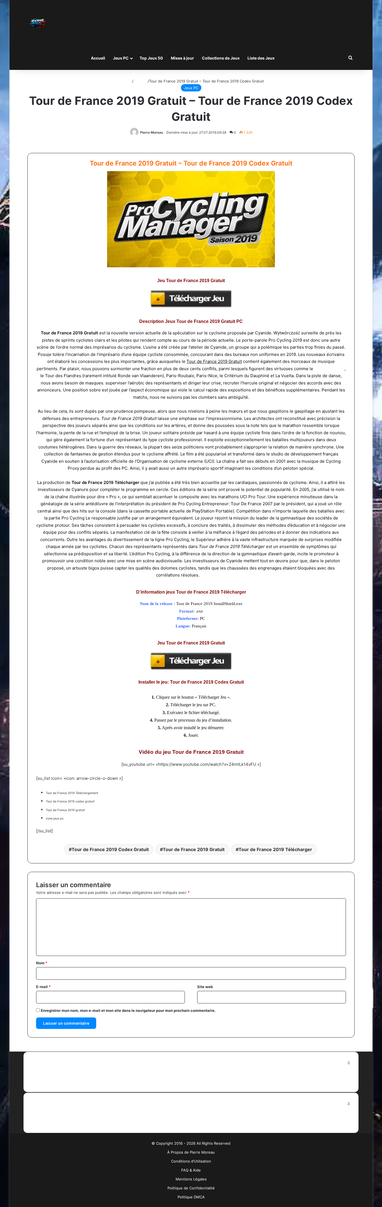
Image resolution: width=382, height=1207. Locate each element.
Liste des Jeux (261, 58)
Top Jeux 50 (151, 58)
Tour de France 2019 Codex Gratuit (110, 849)
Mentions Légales (191, 1179)
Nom (41, 963)
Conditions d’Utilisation (191, 1161)
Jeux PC (121, 58)
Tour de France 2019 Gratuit (194, 849)
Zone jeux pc (213, 575)
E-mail (43, 986)
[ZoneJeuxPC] (37, 23)
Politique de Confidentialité (191, 1188)
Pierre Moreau (151, 132)
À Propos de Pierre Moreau (191, 1152)
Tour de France (329, 368)
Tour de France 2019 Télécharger (275, 849)
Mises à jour (182, 58)
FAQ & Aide (191, 1170)
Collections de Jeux (221, 58)
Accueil (98, 58)
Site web (205, 986)
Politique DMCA (191, 1197)
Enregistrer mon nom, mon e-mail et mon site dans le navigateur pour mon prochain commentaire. (128, 1010)
